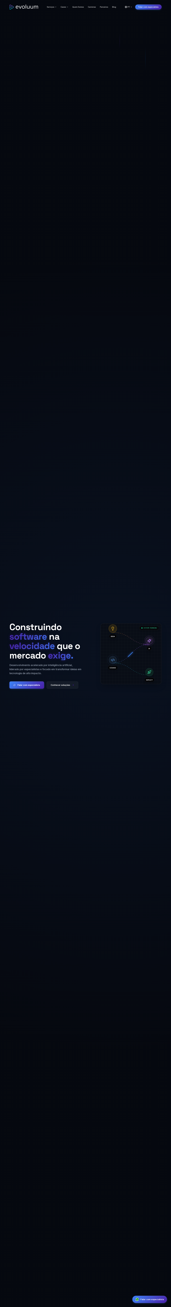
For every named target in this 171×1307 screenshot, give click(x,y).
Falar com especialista (148, 7)
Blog (114, 7)
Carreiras (92, 7)
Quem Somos (78, 7)
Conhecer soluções (60, 685)
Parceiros (104, 7)
